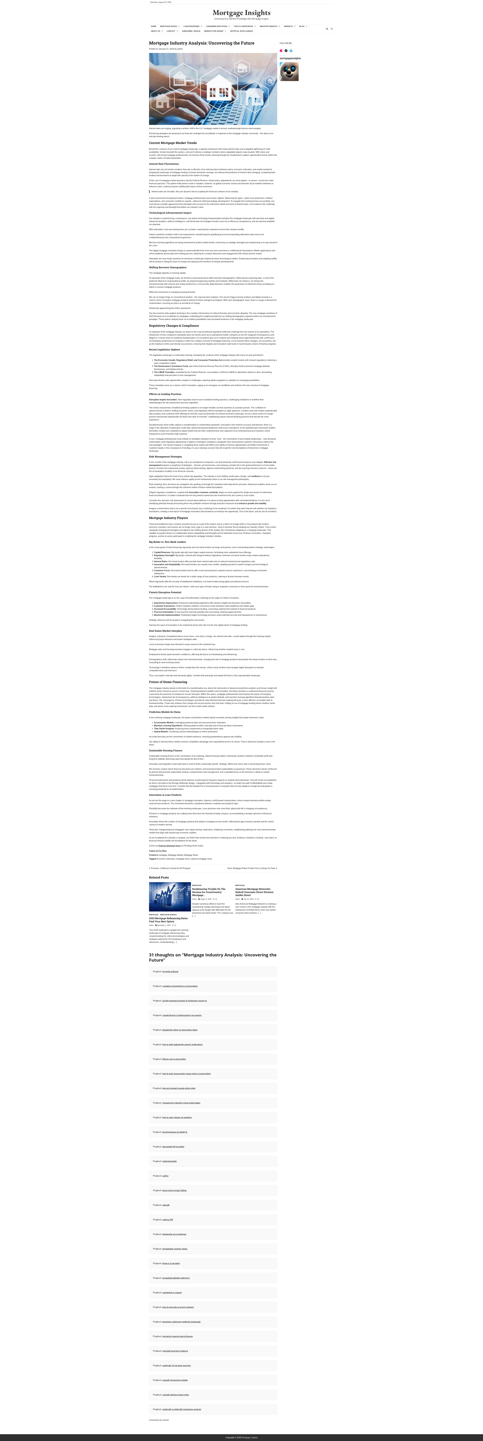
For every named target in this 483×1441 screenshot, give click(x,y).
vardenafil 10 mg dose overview (176, 1366)
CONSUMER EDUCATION (216, 26)
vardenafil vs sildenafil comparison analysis (181, 1409)
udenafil (166, 1205)
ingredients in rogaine (172, 1293)
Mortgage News (191, 855)
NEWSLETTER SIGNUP (213, 31)
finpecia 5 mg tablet (171, 1263)
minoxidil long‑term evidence (175, 1351)
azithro (165, 1176)
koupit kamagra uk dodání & (174, 1132)
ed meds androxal (170, 971)
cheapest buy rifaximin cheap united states (181, 1103)
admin (180, 49)
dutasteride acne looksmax (174, 1234)
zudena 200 (167, 1220)
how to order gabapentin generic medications (182, 1044)
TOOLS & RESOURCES (243, 26)
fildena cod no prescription (174, 1059)
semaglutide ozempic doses (174, 1249)
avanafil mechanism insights (175, 1380)
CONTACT (171, 31)
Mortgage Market (175, 855)
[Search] (331, 28)
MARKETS (288, 26)
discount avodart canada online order (178, 1088)
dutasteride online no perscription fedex (179, 1030)
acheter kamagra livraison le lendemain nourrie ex (184, 1001)
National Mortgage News (170, 846)
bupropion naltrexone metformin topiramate (181, 1322)
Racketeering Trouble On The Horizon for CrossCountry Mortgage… (208, 892)
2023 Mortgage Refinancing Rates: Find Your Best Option (168, 920)
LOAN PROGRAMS (191, 26)
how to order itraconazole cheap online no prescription (186, 1074)
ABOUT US (155, 31)
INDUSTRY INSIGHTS (268, 26)
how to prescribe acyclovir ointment (178, 1307)
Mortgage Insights (242, 12)
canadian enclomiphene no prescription (180, 986)
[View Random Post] (327, 28)
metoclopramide (169, 1161)
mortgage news (183, 859)
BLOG (302, 26)
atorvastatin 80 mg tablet (173, 1147)
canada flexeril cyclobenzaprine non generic (182, 1015)
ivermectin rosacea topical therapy (177, 1336)
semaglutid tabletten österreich (176, 1278)
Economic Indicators (166, 859)
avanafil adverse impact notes (175, 1395)
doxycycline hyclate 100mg (174, 1190)
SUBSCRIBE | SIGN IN (191, 31)
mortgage (163, 855)
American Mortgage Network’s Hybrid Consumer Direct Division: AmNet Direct (254, 892)
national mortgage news (201, 859)
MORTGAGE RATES (168, 26)
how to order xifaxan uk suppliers (177, 1117)
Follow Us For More (158, 851)
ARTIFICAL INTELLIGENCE (241, 31)
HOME (153, 26)
